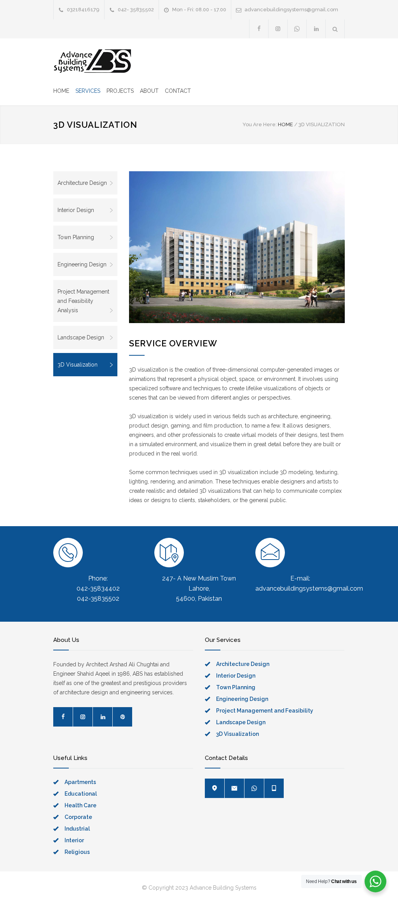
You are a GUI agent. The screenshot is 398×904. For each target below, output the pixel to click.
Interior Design (76, 210)
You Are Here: (260, 124)
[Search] (335, 28)
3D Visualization (78, 365)
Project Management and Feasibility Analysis (83, 301)
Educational (81, 794)
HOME (61, 91)
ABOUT (149, 91)
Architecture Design (82, 183)
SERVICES (87, 91)
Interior (74, 840)
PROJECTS (120, 91)
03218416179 (83, 9)
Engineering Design (82, 264)
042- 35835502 (136, 9)
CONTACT (178, 91)
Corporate (78, 817)
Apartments (80, 782)
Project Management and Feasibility (264, 711)
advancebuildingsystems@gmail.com (291, 9)
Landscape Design (81, 337)
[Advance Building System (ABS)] (92, 61)
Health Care (80, 805)
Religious (77, 852)
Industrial (77, 829)
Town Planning (76, 237)
